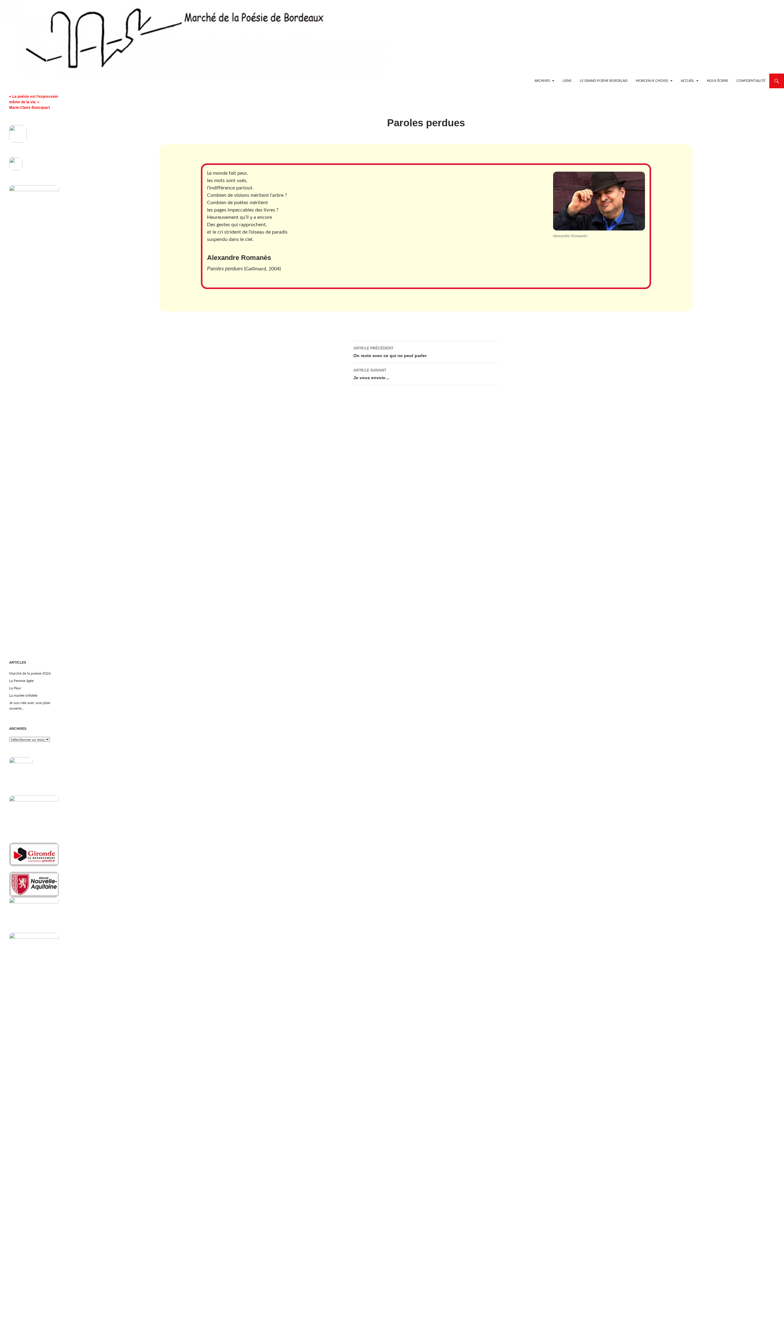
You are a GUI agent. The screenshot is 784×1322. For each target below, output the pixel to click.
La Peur (15, 688)
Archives (542, 80)
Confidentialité (751, 80)
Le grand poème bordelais (604, 80)
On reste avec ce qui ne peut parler (390, 352)
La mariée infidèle (23, 695)
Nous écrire (717, 80)
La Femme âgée (21, 681)
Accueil (687, 80)
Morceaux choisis (652, 80)
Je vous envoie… (371, 374)
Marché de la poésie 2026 (30, 673)
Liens (567, 80)
